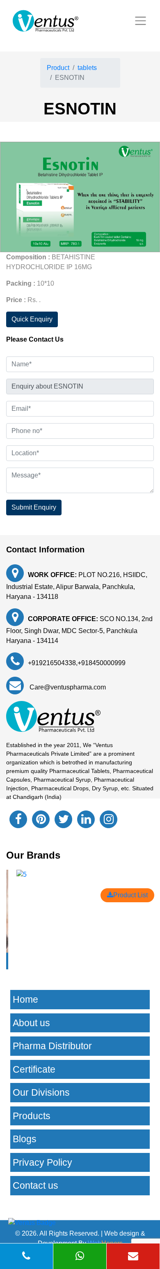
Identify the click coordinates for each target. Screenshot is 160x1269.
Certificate (34, 1069)
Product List (130, 895)
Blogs (25, 1139)
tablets (87, 67)
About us (31, 1023)
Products (31, 1116)
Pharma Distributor (52, 1046)
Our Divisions (41, 1092)
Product (58, 67)
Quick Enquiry (32, 319)
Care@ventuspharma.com (67, 687)
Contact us (35, 1185)
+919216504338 (52, 662)
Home (25, 999)
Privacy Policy (42, 1162)
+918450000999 (102, 662)
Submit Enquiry (33, 507)
